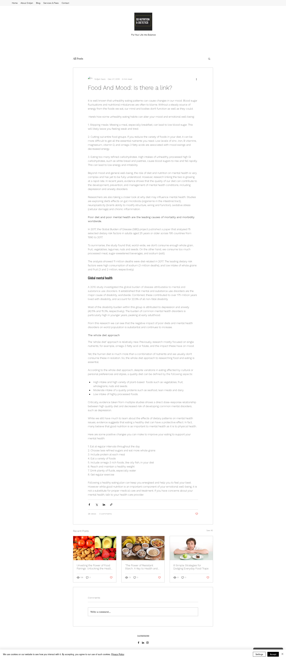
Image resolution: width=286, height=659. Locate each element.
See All (209, 530)
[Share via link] (111, 504)
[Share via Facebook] (89, 504)
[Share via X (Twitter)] (96, 504)
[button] (209, 58)
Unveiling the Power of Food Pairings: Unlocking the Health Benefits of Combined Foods (94, 567)
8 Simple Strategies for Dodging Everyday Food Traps (191, 567)
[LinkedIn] (143, 642)
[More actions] (196, 79)
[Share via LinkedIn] (103, 504)
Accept (273, 654)
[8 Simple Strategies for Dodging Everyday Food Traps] (191, 548)
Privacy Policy (117, 654)
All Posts (78, 58)
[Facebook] (138, 642)
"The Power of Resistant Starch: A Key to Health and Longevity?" (141, 567)
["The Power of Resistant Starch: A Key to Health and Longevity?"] (143, 548)
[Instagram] (147, 642)
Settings (259, 654)
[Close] (282, 654)
